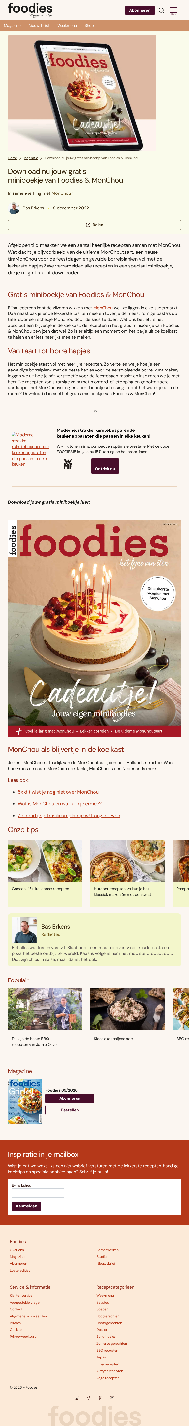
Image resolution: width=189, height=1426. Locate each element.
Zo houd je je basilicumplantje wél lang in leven (69, 815)
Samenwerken (107, 1250)
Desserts (103, 1329)
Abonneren (140, 10)
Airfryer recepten (109, 1371)
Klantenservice (21, 1295)
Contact (16, 1309)
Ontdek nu (105, 468)
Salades (102, 1302)
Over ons (17, 1250)
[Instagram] (77, 1398)
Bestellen (70, 1110)
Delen (98, 224)
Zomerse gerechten (111, 1343)
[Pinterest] (100, 1398)
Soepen (102, 1309)
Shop (89, 25)
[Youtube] (112, 1398)
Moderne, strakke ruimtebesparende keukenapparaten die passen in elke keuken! (103, 433)
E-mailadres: (22, 1185)
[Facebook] (89, 1398)
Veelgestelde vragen (25, 1302)
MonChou (103, 308)
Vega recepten (107, 1378)
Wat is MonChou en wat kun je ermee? (60, 804)
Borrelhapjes (106, 1336)
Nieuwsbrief (39, 25)
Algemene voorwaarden (28, 1316)
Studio (102, 1256)
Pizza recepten (107, 1364)
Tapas (101, 1357)
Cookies (16, 1329)
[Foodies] (30, 10)
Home (12, 158)
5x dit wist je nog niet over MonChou (58, 792)
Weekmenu (67, 25)
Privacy (15, 1323)
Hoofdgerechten (109, 1323)
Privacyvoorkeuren (24, 1336)
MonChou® (62, 193)
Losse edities (20, 1270)
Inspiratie (31, 158)
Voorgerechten (107, 1316)
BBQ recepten (107, 1350)
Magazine (12, 25)
